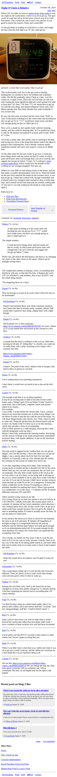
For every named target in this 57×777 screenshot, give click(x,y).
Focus (3, 750)
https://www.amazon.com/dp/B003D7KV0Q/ (22, 326)
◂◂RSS (30, 2)
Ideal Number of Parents (42, 209)
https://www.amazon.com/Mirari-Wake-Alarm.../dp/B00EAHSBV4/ (24, 664)
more (38, 741)
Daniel (5, 288)
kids (49, 10)
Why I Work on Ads (9, 755)
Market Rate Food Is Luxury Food (15, 769)
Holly (4, 446)
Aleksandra (7, 566)
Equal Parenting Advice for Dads (15, 764)
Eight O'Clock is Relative (15, 7)
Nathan (5, 582)
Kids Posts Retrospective (16, 199)
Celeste (5, 659)
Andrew (6, 337)
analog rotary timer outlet (38, 13)
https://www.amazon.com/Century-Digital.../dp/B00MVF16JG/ (17, 354)
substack (35, 218)
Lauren (5, 393)
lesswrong (26, 218)
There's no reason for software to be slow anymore (26, 690)
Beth (4, 643)
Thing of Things (11, 721)
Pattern (5, 224)
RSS (23, 2)
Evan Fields (10, 736)
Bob (4, 615)
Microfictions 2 (10, 728)
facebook (17, 218)
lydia (4, 599)
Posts (17, 2)
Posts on (9, 704)
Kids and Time (12, 196)
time (54, 10)
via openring (49, 741)
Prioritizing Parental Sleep (17, 201)
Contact (38, 2)
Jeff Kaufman (7, 2)
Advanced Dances (13, 209)
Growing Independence (11, 759)
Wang (4, 375)
